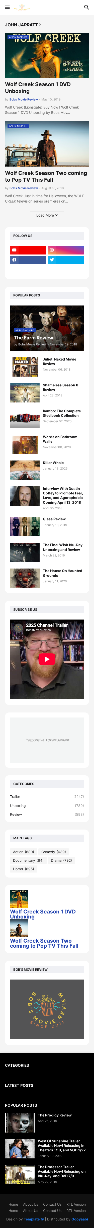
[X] (28, 270)
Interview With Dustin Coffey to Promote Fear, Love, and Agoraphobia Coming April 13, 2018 (63, 495)
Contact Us (52, 1204)
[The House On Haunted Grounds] (25, 578)
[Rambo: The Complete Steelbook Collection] (25, 418)
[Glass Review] (25, 526)
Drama (61, 860)
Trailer (47, 796)
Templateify (34, 1219)
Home (13, 1204)
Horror (23, 869)
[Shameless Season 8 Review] (25, 392)
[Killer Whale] (25, 470)
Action (23, 852)
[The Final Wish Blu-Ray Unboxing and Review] (25, 552)
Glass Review (54, 519)
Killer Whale (53, 462)
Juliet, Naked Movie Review (59, 361)
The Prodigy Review (55, 1115)
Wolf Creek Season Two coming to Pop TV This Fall (46, 176)
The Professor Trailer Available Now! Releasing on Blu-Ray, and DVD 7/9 (62, 1171)
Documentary (28, 860)
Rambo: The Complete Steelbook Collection (62, 413)
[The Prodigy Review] (20, 1123)
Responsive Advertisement (47, 740)
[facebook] (28, 260)
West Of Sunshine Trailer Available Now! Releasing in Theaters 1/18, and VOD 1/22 (62, 1145)
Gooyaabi (79, 1219)
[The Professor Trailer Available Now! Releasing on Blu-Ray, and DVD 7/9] (20, 1174)
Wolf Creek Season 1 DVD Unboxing (38, 87)
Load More (45, 215)
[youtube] (28, 250)
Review (47, 814)
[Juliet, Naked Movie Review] (25, 367)
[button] (7, 7)
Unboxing (47, 805)
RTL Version (76, 1204)
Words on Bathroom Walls (60, 439)
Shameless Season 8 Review (60, 387)
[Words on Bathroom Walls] (25, 444)
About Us (30, 1204)
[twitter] (66, 260)
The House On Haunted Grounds (62, 573)
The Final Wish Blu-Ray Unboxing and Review (62, 547)
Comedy (53, 852)
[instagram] (66, 250)
